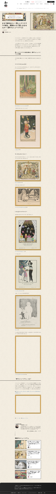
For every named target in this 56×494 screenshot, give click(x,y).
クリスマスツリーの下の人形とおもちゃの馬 (20, 207)
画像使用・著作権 (40, 492)
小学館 (44, 492)
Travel (37, 3)
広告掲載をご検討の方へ (13, 492)
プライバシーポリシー (24, 492)
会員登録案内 (50, 1)
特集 (50, 3)
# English (32, 1)
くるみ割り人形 (17, 149)
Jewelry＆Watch (26, 3)
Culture (21, 3)
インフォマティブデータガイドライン (32, 492)
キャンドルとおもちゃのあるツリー (19, 251)
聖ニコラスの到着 (17, 182)
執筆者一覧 (19, 492)
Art (17, 3)
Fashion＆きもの (32, 3)
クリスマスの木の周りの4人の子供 (19, 374)
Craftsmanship (46, 3)
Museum (29, 445)
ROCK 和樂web (20, 8)
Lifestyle (41, 3)
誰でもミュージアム (25, 8)
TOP (17, 8)
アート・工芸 (18, 418)
